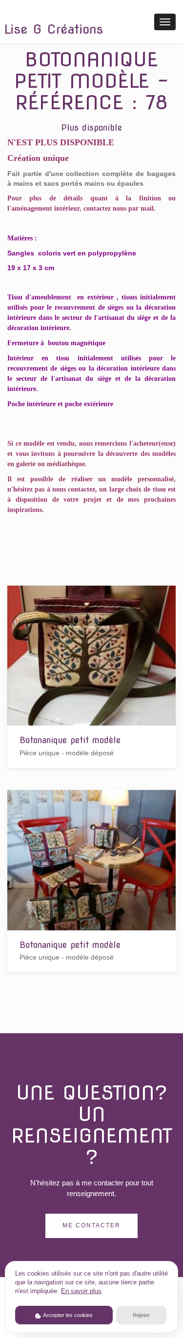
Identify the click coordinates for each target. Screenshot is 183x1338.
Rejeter (141, 1315)
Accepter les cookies (67, 1315)
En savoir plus (81, 1291)
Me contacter (91, 1225)
